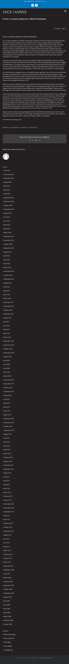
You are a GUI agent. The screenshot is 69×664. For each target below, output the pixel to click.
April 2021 (7, 333)
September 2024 (9, 209)
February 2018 (8, 457)
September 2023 (9, 248)
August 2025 (8, 182)
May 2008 (7, 609)
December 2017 (9, 465)
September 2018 (9, 430)
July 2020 (7, 360)
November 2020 (9, 345)
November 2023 (9, 240)
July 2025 (7, 186)
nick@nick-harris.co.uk (40, 1)
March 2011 (7, 562)
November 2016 (9, 508)
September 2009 (9, 570)
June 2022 (7, 287)
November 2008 (9, 585)
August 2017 (8, 473)
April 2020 (7, 372)
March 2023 (7, 267)
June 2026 (7, 170)
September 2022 (9, 279)
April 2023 (7, 263)
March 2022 (7, 298)
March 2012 (7, 550)
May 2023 (7, 260)
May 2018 (7, 446)
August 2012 (8, 535)
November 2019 (9, 384)
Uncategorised (24, 127)
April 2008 (7, 612)
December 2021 (9, 302)
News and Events (9, 638)
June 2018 (7, 442)
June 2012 (7, 543)
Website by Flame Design (46, 657)
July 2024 (7, 217)
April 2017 (7, 488)
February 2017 (8, 496)
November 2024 (9, 201)
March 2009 (7, 578)
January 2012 (8, 558)
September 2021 (9, 314)
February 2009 (8, 581)
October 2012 (8, 527)
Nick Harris (7, 127)
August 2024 (8, 213)
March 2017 (7, 492)
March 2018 (7, 453)
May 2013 (7, 515)
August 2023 (8, 252)
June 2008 (7, 605)
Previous (57, 28)
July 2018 (7, 438)
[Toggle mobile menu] (65, 11)
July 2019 (7, 399)
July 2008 (7, 601)
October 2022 (8, 275)
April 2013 (7, 519)
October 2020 (8, 349)
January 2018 (8, 461)
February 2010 (8, 566)
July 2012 (7, 539)
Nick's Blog (7, 642)
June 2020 (7, 364)
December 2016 (9, 504)
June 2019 (7, 403)
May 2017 (7, 484)
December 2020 (9, 341)
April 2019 (7, 411)
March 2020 (7, 376)
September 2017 (9, 469)
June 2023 (7, 256)
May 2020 (7, 368)
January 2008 (8, 624)
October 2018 (8, 426)
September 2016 (9, 512)
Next (63, 28)
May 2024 (7, 225)
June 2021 (7, 325)
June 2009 (7, 574)
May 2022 (7, 291)
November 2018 (9, 422)
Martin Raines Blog (9, 634)
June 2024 (7, 221)
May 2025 (7, 190)
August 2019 (8, 395)
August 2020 (8, 356)
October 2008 (8, 589)
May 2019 (7, 407)
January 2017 (8, 500)
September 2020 (9, 353)
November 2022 (9, 271)
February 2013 (8, 523)
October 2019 (8, 387)
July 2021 (7, 322)
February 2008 (8, 620)
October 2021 (8, 310)
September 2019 (9, 391)
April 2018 (7, 450)
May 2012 (7, 546)
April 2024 (7, 229)
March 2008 (7, 616)
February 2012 (8, 554)
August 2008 (8, 597)
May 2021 (7, 329)
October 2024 (8, 205)
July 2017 (7, 477)
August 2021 (8, 318)
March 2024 (7, 232)
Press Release (8, 646)
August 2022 (8, 283)
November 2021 (9, 306)
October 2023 (8, 244)
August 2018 (8, 434)
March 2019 (7, 415)
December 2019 (9, 380)
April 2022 (7, 294)
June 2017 (7, 481)
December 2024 (9, 198)
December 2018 (9, 418)
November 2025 (9, 178)
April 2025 (7, 194)
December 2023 (9, 236)
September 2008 (9, 593)
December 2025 (9, 174)
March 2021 (7, 337)
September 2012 (9, 531)
